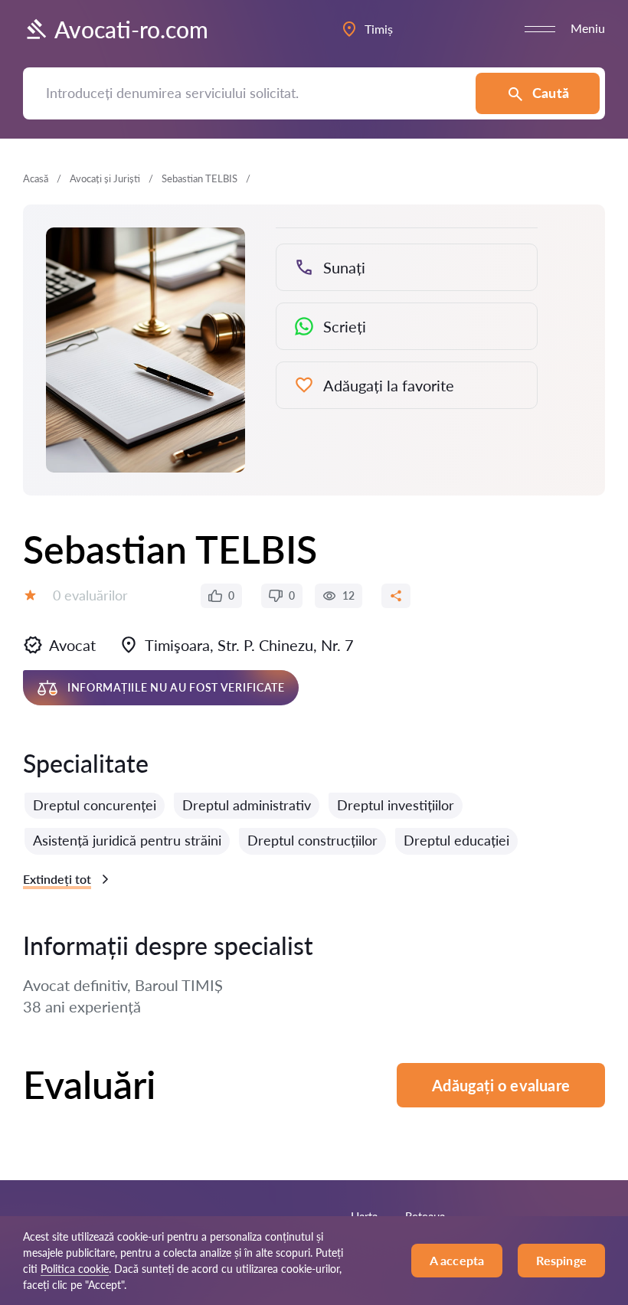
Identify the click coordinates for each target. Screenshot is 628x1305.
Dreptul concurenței (94, 804)
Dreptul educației (456, 840)
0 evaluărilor (90, 595)
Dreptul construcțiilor (312, 840)
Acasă (35, 178)
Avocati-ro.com (131, 29)
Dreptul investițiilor (395, 804)
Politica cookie (75, 1268)
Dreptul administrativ (246, 804)
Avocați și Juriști (105, 178)
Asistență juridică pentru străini (127, 840)
